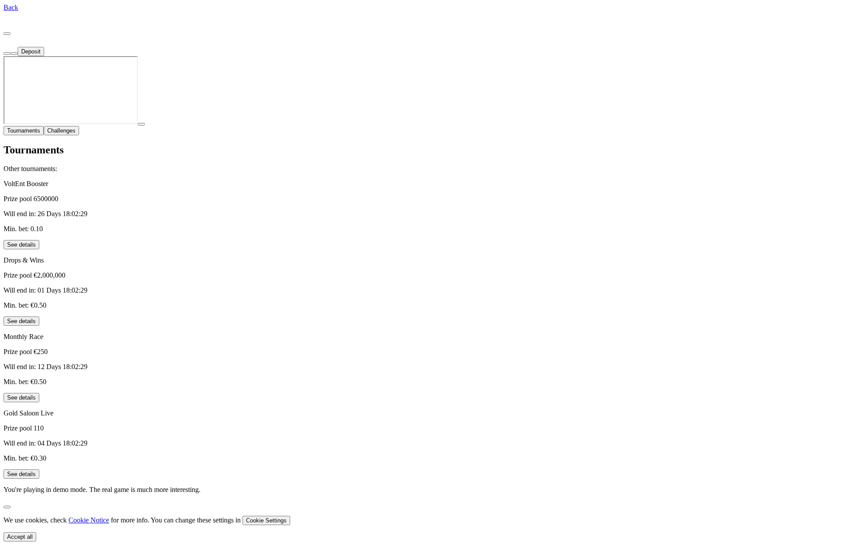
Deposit (31, 51)
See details (21, 244)
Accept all (20, 537)
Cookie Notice (88, 520)
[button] (11, 7)
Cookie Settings (266, 520)
